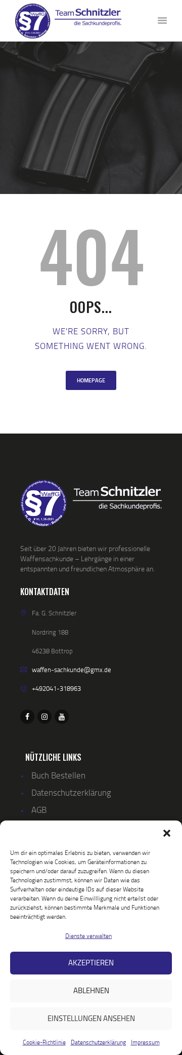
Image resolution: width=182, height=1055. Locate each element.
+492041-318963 (56, 688)
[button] (167, 833)
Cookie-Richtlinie (44, 1042)
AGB (39, 809)
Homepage (91, 380)
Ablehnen (91, 990)
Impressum (145, 1042)
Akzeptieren (91, 962)
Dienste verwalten (88, 935)
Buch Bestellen (58, 775)
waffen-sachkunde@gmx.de (71, 669)
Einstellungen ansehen (91, 1018)
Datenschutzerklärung (98, 1042)
